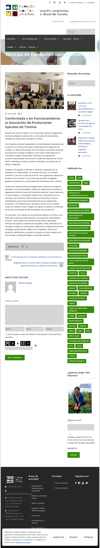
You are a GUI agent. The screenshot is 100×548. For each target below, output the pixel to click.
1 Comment (86, 132)
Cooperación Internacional (79, 268)
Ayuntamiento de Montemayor (76, 216)
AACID (71, 178)
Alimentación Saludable (78, 200)
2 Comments (86, 115)
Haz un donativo (61, 488)
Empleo (76, 39)
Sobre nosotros (77, 2)
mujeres (83, 326)
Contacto (91, 2)
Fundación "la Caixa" (77, 298)
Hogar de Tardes (50, 39)
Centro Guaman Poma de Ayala (78, 262)
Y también (9, 47)
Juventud (81, 316)
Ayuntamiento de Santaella (79, 240)
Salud (79, 346)
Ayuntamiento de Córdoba (79, 210)
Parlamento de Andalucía (79, 341)
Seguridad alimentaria (78, 351)
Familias (83, 293)
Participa (32, 47)
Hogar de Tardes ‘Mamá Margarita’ (38, 509)
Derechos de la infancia (78, 278)
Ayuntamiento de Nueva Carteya (78, 234)
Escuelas (72, 293)
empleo (72, 288)
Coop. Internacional (30, 39)
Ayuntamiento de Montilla (79, 223)
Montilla (72, 326)
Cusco (82, 273)
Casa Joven (67, 39)
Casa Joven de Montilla (78, 250)
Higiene (72, 303)
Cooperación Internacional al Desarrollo (37, 488)
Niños (80, 331)
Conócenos (10, 39)
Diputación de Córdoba (78, 283)
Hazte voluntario (61, 483)
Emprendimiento (85, 288)
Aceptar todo (58, 537)
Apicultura (73, 205)
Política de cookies (22, 542)
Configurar (88, 537)
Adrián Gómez (25, 283)
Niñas (71, 331)
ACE (79, 178)
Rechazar (73, 537)
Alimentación (74, 188)
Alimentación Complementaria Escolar (78, 194)
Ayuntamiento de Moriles (79, 228)
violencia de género (77, 361)
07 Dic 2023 (12, 114)
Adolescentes (74, 183)
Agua (86, 183)
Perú (71, 346)
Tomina (72, 356)
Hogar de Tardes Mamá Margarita (78, 309)
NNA (88, 331)
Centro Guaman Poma (77, 256)
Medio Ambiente (75, 321)
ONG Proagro (74, 336)
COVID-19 (72, 273)
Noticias (23, 47)
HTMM (71, 316)
